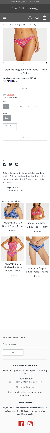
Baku (26, 88)
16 (36, 106)
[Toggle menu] (4, 17)
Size (4, 102)
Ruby (6, 118)
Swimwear (10, 95)
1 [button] (23, 63)
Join (13, 352)
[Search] (37, 16)
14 (28, 106)
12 (21, 106)
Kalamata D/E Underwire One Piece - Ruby (13, 267)
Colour (5, 113)
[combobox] (10, 126)
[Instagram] (30, 423)
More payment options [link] (25, 152)
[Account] (30, 16)
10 (13, 106)
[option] (25, 44)
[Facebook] (21, 423)
